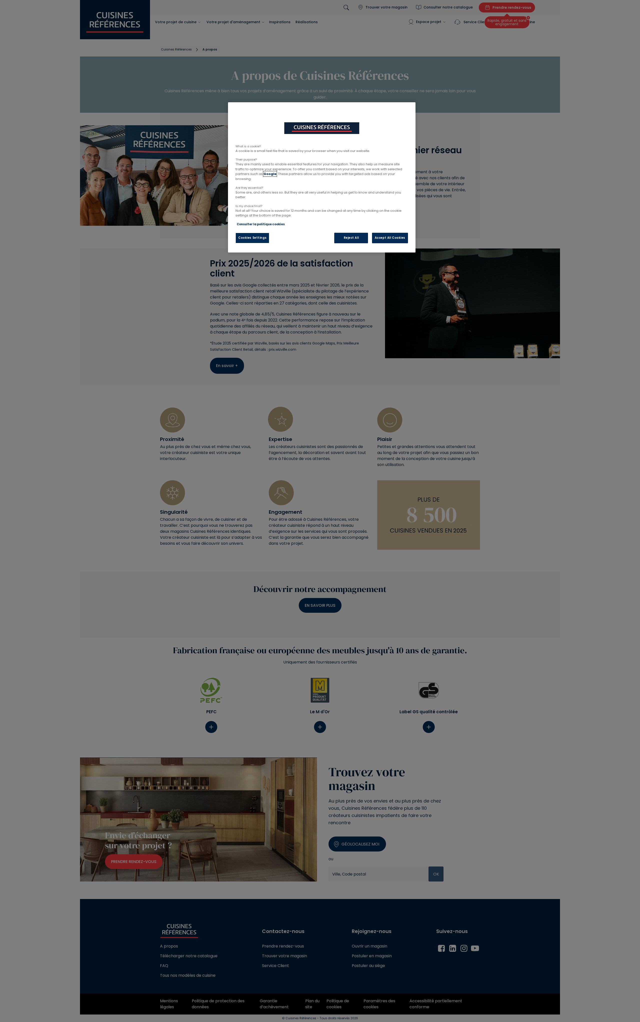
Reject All (351, 238)
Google (270, 174)
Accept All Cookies (390, 238)
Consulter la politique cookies (261, 224)
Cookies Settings (252, 238)
